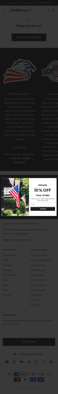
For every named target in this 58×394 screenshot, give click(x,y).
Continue (43, 209)
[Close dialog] (54, 180)
